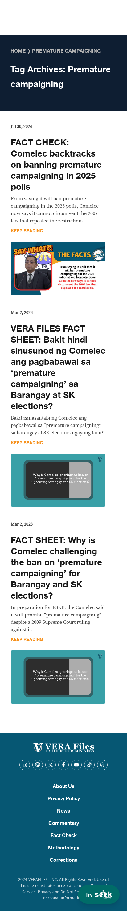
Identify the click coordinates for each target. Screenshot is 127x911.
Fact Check (64, 836)
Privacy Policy (63, 799)
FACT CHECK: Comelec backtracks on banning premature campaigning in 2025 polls (56, 165)
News (63, 811)
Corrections (63, 860)
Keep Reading (27, 230)
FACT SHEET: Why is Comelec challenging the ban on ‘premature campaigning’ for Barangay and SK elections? (56, 568)
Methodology (63, 848)
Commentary (63, 823)
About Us (64, 786)
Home (18, 51)
